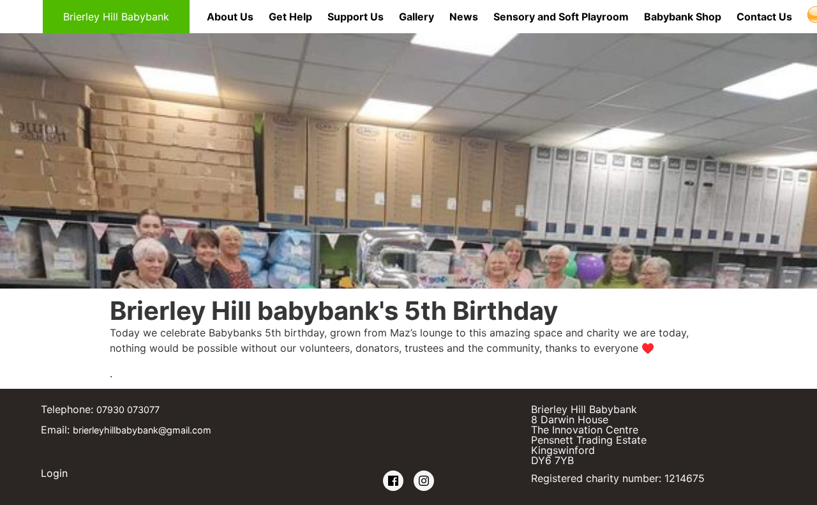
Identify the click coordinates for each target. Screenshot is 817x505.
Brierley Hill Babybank (116, 16)
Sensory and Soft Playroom (561, 16)
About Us (230, 16)
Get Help (290, 16)
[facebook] (393, 481)
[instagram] (424, 481)
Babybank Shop (682, 16)
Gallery (416, 16)
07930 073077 (128, 409)
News (463, 16)
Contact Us (764, 16)
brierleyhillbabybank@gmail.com (142, 430)
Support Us (355, 16)
